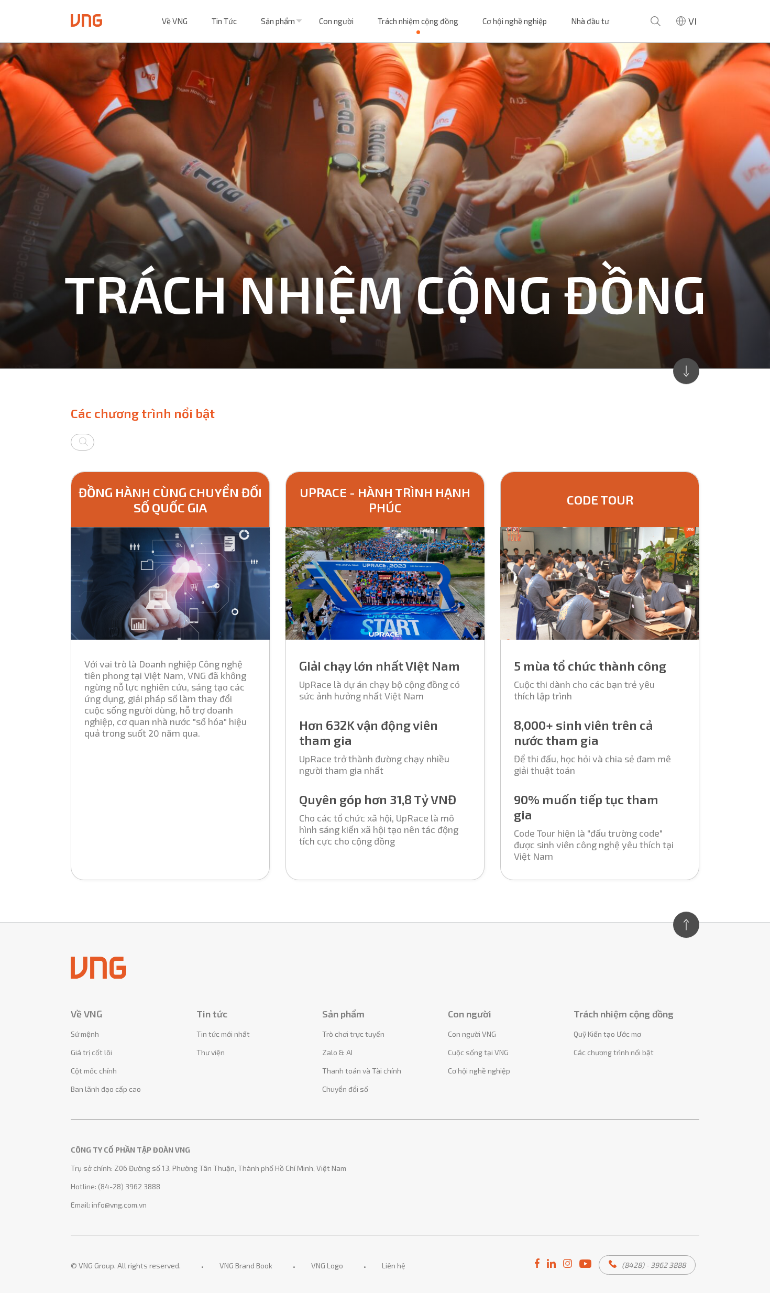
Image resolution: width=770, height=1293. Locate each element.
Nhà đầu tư (590, 21)
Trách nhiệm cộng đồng (418, 21)
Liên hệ (393, 1265)
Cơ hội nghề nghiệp (514, 21)
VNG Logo (327, 1265)
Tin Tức (224, 21)
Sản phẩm (278, 21)
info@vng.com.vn (119, 1204)
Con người (336, 21)
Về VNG (175, 21)
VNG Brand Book (245, 1265)
